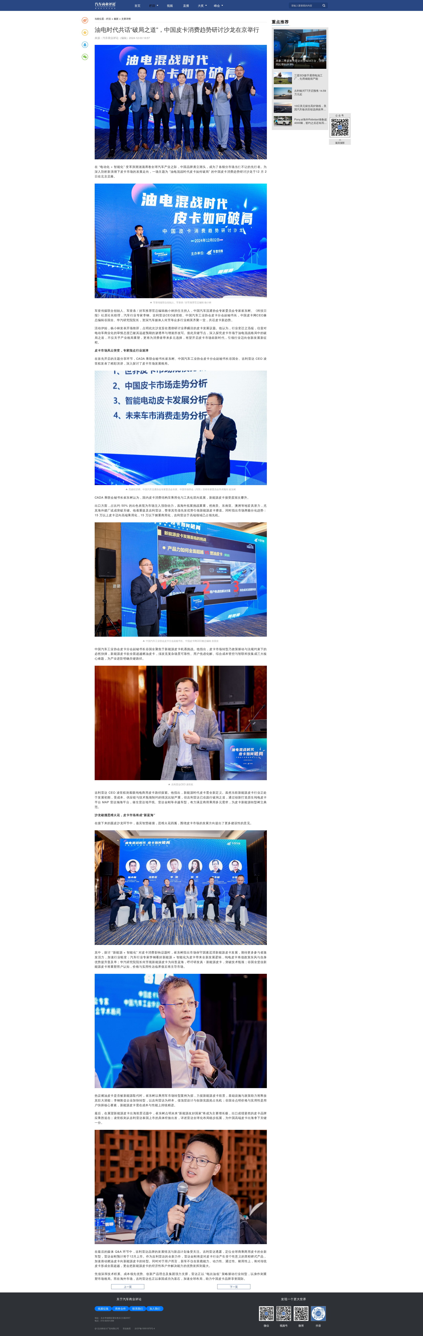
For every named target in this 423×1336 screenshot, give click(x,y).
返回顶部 (340, 142)
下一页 (234, 1287)
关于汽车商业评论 (129, 1298)
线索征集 (103, 1308)
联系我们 (137, 1308)
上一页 (128, 1287)
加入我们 (155, 1308)
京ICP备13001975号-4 (145, 1328)
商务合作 (120, 1308)
